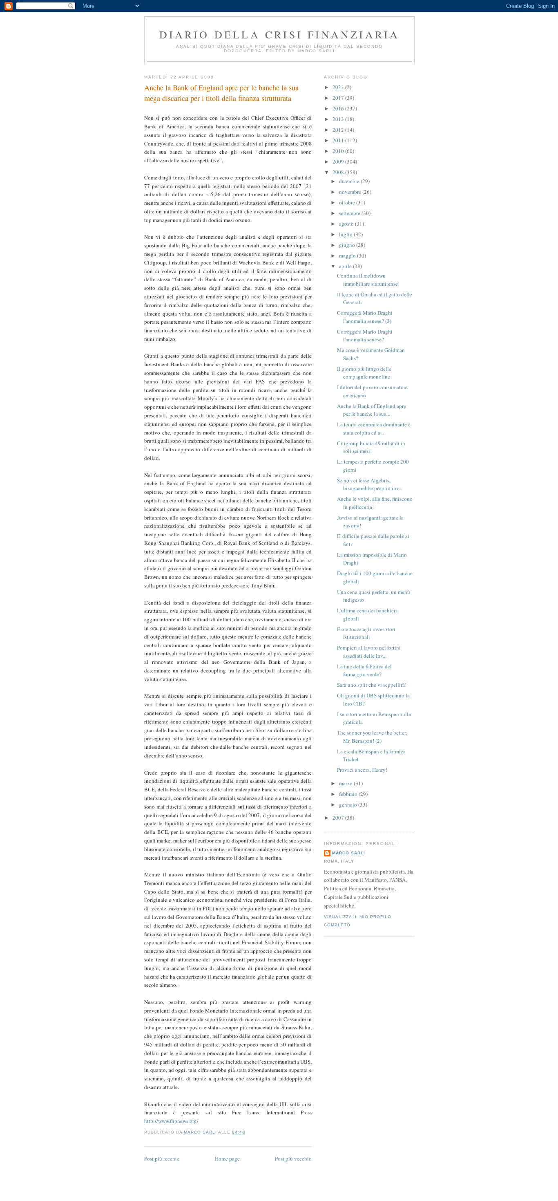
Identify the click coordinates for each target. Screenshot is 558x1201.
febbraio (349, 794)
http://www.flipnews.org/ (171, 1121)
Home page (227, 1158)
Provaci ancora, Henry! (362, 769)
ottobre (347, 202)
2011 (339, 140)
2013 (339, 119)
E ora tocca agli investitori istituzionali (366, 633)
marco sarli (348, 853)
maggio (348, 255)
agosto (347, 223)
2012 (339, 129)
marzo (346, 783)
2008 (339, 172)
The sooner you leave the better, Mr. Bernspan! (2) (372, 736)
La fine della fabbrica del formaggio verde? (364, 670)
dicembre (350, 181)
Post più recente (161, 1158)
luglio (346, 234)
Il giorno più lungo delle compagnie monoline (364, 373)
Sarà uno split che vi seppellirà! (371, 684)
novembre (350, 191)
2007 (339, 817)
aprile (346, 266)
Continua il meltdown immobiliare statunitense (367, 279)
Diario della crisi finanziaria (279, 34)
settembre (350, 213)
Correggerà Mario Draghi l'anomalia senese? (365, 335)
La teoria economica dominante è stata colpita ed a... (374, 428)
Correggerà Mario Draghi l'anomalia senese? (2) (365, 317)
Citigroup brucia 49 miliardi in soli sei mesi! (371, 447)
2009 (339, 161)
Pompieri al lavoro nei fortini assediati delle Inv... (369, 651)
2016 (339, 108)
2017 (339, 97)
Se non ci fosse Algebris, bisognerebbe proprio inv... (369, 484)
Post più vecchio (293, 1158)
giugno (347, 245)
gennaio (348, 804)
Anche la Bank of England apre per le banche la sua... (371, 410)
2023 (339, 87)
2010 (339, 151)
